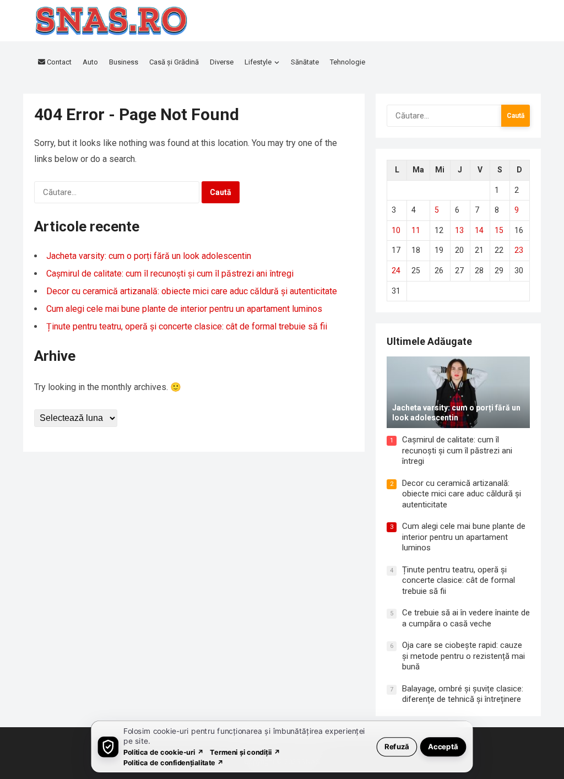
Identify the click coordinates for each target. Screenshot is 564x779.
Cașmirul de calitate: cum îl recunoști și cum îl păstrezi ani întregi (170, 273)
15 (499, 230)
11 (415, 230)
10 (396, 230)
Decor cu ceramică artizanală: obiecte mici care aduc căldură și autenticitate (191, 291)
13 (459, 230)
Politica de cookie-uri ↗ (163, 752)
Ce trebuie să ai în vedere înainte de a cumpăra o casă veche (466, 618)
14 (479, 230)
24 (396, 270)
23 (518, 250)
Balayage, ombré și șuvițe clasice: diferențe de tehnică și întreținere (462, 694)
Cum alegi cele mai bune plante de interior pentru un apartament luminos (184, 309)
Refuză (396, 746)
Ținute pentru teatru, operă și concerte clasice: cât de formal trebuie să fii (186, 326)
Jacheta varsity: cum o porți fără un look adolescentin (148, 256)
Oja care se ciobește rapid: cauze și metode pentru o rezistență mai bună (463, 656)
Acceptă (443, 746)
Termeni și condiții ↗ (245, 752)
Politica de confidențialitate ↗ (173, 762)
